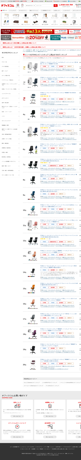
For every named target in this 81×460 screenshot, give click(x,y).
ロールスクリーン (23, 10)
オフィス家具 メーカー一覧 (8, 175)
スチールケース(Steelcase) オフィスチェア (33, 385)
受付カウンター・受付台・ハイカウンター (9, 107)
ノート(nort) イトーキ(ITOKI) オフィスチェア (65, 213)
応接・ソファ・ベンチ (6, 111)
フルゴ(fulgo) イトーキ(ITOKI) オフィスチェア (65, 182)
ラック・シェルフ (54, 17)
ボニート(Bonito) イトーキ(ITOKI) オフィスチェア (66, 117)
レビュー (52, 446)
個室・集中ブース (74, 24)
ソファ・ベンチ (16, 24)
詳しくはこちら (17, 416)
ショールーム (23, 446)
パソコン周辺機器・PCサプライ (9, 161)
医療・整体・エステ (6, 166)
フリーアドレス (16, 17)
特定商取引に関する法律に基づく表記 (59, 448)
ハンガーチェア (66, 10)
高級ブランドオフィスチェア (68, 84)
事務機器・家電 (5, 125)
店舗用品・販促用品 (6, 147)
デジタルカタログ (67, 446)
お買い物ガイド (59, 446)
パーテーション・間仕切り (7, 80)
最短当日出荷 (49, 1)
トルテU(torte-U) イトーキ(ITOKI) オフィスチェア (66, 70)
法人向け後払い (73, 1)
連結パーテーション (34, 10)
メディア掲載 (46, 446)
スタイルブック (39, 446)
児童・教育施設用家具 (6, 134)
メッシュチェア (12, 10)
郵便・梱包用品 (5, 143)
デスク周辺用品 (26, 17)
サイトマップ (71, 448)
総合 (3, 57)
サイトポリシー (47, 448)
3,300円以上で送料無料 (38, 1)
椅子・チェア (6, 24)
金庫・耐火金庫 (45, 24)
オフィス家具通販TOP (14, 446)
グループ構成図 (40, 448)
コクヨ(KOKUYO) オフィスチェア (49, 382)
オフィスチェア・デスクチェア (54, 84)
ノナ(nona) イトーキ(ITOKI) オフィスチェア (65, 152)
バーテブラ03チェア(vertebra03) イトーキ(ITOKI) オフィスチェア (54, 104)
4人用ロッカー (57, 10)
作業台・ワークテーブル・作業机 (9, 89)
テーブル (35, 17)
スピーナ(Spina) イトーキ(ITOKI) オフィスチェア (66, 169)
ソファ (3, 116)
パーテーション (74, 17)
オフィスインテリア (64, 24)
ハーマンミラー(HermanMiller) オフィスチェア (70, 382)
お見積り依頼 (75, 446)
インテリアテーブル (6, 93)
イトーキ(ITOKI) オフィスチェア (47, 70)
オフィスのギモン (31, 446)
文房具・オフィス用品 (6, 138)
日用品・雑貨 (5, 152)
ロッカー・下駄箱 (64, 17)
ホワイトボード (54, 24)
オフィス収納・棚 (6, 75)
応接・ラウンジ (35, 24)
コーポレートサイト (24, 448)
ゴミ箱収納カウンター (46, 10)
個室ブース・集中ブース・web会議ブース (9, 130)
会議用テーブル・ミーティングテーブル (9, 84)
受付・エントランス (26, 24)
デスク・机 (6, 17)
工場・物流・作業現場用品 (7, 170)
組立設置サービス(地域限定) (61, 1)
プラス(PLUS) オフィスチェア (52, 385)
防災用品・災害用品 (6, 156)
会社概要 (33, 448)
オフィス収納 (45, 17)
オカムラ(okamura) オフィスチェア (32, 382)
